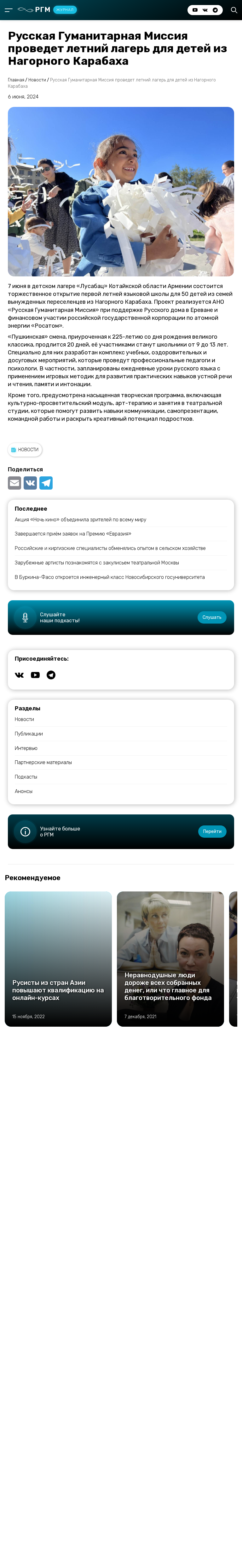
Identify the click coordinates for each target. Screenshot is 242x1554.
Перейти (212, 831)
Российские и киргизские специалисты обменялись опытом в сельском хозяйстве (110, 548)
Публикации (29, 734)
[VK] (30, 483)
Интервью (26, 748)
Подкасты (26, 777)
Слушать (212, 617)
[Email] (15, 483)
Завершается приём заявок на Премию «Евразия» (73, 534)
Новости (28, 449)
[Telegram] (46, 483)
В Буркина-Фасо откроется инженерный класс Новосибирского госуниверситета (110, 577)
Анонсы (23, 791)
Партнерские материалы (43, 762)
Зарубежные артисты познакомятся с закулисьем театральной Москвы (97, 563)
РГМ (54, 9)
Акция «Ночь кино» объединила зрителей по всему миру (80, 520)
